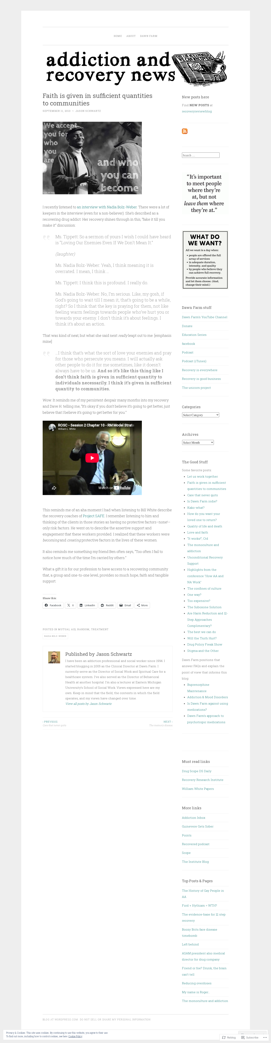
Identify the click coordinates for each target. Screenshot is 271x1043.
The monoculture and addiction (205, 1001)
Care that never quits (54, 723)
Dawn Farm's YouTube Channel (204, 317)
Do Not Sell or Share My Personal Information (115, 1019)
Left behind (190, 944)
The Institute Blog (195, 862)
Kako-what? (196, 508)
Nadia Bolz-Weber (55, 636)
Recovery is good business (201, 379)
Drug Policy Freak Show (204, 644)
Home (118, 35)
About (131, 35)
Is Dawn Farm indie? (202, 501)
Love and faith (197, 532)
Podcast (187, 352)
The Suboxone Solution (204, 607)
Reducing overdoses (196, 983)
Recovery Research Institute (202, 780)
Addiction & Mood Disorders (207, 697)
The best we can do (201, 632)
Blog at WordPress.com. (61, 1019)
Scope (186, 853)
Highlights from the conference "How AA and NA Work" (205, 576)
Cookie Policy (75, 1036)
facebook (188, 344)
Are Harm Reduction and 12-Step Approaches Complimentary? (207, 619)
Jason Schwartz (88, 110)
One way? (194, 595)
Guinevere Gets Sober (197, 826)
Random (83, 629)
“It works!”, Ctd (197, 538)
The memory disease (161, 723)
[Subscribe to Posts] (184, 133)
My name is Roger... (196, 992)
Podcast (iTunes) (194, 361)
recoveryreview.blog (197, 111)
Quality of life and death (204, 526)
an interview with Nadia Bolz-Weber (107, 207)
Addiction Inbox (193, 818)
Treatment (100, 629)
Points (186, 835)
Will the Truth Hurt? (202, 638)
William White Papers (198, 789)
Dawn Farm (149, 35)
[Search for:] (201, 155)
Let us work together (202, 476)
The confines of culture (204, 588)
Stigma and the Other (203, 651)
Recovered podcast (195, 844)
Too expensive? (198, 601)
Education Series (194, 335)
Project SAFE (93, 515)
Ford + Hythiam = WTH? (199, 905)
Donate (187, 326)
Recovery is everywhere (199, 370)
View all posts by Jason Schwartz (88, 704)
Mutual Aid (67, 629)
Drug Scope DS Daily (196, 771)
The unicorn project (196, 388)
